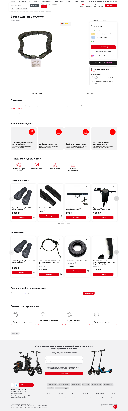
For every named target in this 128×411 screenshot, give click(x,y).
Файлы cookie (104, 406)
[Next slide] (116, 198)
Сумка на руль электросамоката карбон (102, 209)
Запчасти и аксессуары (62, 388)
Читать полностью (15, 109)
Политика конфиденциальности (109, 404)
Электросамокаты (52, 385)
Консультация (111, 5)
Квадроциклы (85, 385)
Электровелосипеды (64, 385)
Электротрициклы (108, 385)
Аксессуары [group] (15, 333)
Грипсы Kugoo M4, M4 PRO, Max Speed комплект (23, 209)
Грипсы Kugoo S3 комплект (48, 208)
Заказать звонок (64, 373)
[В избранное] (33, 186)
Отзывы (68, 1)
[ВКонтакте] (12, 385)
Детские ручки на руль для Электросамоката (76, 209)
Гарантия (36, 1)
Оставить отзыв (89, 293)
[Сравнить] (34, 217)
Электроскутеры (76, 385)
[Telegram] (16, 385)
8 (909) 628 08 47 (19, 389)
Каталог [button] (32, 5)
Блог (30, 1)
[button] (96, 1)
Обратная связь (26, 385)
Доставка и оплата (46, 1)
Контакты (75, 1)
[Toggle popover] (115, 407)
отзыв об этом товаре (21, 293)
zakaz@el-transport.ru (17, 393)
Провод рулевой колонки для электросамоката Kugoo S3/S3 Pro (50, 262)
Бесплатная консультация (103, 51)
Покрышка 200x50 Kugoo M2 (76, 261)
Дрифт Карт (51, 388)
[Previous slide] (11, 199)
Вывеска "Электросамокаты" (20, 396)
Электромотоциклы (96, 385)
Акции (82, 1)
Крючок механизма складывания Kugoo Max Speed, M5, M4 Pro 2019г (104, 262)
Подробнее (24, 138)
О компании (22, 1)
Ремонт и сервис (59, 1)
